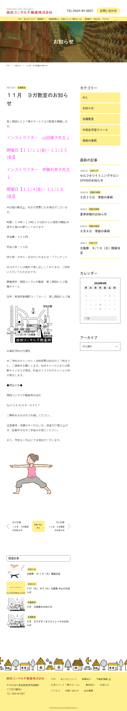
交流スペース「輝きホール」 (72, 19)
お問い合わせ (72, 690)
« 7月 (87, 318)
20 (100, 304)
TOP (20, 19)
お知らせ (96, 19)
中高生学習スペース (95, 129)
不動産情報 (52, 19)
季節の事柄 (90, 140)
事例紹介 (88, 19)
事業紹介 (40, 19)
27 (100, 308)
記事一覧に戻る (38, 526)
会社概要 (88, 690)
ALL (85, 97)
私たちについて (29, 19)
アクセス (105, 19)
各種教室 (22, 87)
